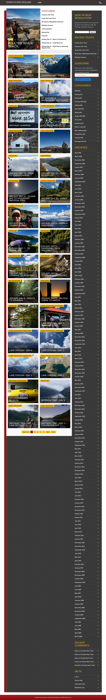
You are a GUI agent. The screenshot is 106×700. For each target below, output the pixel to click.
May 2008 (78, 629)
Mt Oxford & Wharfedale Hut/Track (52, 22)
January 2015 (79, 463)
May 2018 (78, 380)
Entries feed (78, 680)
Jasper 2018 (78, 116)
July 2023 (78, 221)
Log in (77, 677)
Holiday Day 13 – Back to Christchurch (54, 39)
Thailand (77, 138)
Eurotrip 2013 (79, 101)
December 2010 (79, 542)
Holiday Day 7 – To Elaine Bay (19, 249)
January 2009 (79, 604)
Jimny (77, 119)
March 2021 (78, 308)
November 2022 (80, 250)
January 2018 (79, 384)
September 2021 (80, 293)
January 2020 (79, 333)
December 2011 (79, 506)
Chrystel (77, 665)
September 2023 (80, 214)
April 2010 (78, 560)
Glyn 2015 (78, 109)
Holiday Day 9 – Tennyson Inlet (18, 224)
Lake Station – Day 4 (20, 350)
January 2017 (79, 402)
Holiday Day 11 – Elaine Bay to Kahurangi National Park (55, 47)
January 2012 (79, 503)
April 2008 (78, 633)
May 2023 (78, 228)
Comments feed (80, 684)
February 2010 (79, 564)
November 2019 (80, 340)
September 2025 (80, 163)
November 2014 (80, 470)
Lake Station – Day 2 (20, 375)
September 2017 (80, 391)
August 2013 (79, 488)
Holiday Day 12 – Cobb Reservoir (52, 43)
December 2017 (79, 387)
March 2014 (78, 481)
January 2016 (79, 434)
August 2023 (79, 218)
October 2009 (79, 579)
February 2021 (79, 311)
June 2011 (78, 524)
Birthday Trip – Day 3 (53, 400)
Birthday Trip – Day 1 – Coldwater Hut (54, 424)
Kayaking (43, 180)
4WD (10, 255)
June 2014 (78, 477)
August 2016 (79, 420)
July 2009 (78, 586)
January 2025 (79, 178)
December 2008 (79, 607)
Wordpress (57, 697)
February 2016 (79, 431)
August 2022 (79, 261)
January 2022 (79, 283)
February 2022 (79, 279)
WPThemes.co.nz (66, 697)
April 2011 (78, 528)
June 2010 (78, 553)
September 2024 (80, 181)
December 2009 (79, 571)
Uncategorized (45, 155)
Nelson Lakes (50, 305)
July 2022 (78, 264)
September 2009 (80, 582)
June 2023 (78, 225)
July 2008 (78, 622)
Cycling (11, 55)
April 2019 (78, 355)
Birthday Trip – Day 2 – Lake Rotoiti (22, 424)
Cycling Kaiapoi (47, 29)
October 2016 (79, 412)
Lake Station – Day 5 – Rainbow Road (53, 324)
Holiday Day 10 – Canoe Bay (54, 199)
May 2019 (78, 351)
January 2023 (79, 243)
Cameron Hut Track (48, 15)
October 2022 (79, 254)
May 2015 (78, 449)
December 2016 (79, 405)
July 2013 (78, 492)
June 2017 (78, 398)
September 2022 (80, 257)
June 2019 (78, 348)
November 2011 (79, 510)
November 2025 (80, 160)
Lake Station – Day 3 (52, 350)
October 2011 (79, 514)
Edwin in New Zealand (18, 2)
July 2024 (78, 185)
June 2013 (78, 496)
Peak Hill (44, 36)
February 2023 (79, 239)
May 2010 (78, 557)
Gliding (43, 305)
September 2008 (80, 618)
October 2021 (79, 290)
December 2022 (79, 246)
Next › (47, 432)
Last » (53, 432)
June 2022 (78, 268)
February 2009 (79, 600)
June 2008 (78, 625)
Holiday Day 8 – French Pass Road (54, 224)
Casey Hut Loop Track (49, 18)
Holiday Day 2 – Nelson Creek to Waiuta (54, 299)
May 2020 (78, 329)
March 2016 (78, 427)
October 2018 (79, 376)
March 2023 (78, 236)
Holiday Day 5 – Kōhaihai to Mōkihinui (21, 274)
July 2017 (78, 394)
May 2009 (78, 593)
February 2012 (79, 499)
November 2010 (80, 546)
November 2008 (80, 611)
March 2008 (78, 636)
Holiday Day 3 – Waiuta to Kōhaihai (22, 299)
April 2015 (78, 452)
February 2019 (79, 362)
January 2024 (79, 200)
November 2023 (80, 207)
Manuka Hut (45, 32)
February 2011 (79, 535)
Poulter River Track (20, 45)
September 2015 (80, 445)
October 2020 (79, 322)
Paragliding (78, 134)
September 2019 (80, 344)
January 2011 (79, 539)
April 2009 (78, 597)
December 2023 (79, 203)
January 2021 (79, 315)
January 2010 (79, 568)
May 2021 (78, 301)
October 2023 (79, 210)
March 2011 (78, 532)
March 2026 (78, 156)
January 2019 (79, 366)
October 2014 (79, 474)
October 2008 (79, 615)
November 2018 (80, 373)
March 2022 (78, 275)
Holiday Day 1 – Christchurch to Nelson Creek (19, 323)
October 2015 (79, 441)
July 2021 (78, 297)
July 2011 (78, 521)
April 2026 (78, 153)
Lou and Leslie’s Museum (18, 399)
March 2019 (78, 358)
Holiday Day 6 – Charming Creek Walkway (50, 248)
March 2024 (78, 192)
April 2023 (78, 232)
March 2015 (78, 456)
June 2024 (78, 189)
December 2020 (79, 319)
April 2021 (78, 304)
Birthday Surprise (47, 25)
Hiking (43, 55)
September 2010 (80, 550)
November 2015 (80, 438)
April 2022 (78, 272)
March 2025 (78, 171)
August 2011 (79, 517)
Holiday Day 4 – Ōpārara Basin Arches (54, 274)
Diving (77, 98)
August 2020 (79, 326)
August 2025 (79, 167)
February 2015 (79, 459)
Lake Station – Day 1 (52, 375)
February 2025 (79, 174)
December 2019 (79, 337)
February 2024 (79, 196)
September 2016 (80, 416)
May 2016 (78, 423)
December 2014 (79, 467)
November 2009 (80, 575)
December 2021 (79, 286)
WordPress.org (79, 687)
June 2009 (78, 589)
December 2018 (79, 369)
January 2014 (79, 485)
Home (39, 2)
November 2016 (80, 409)
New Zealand (18, 55)
